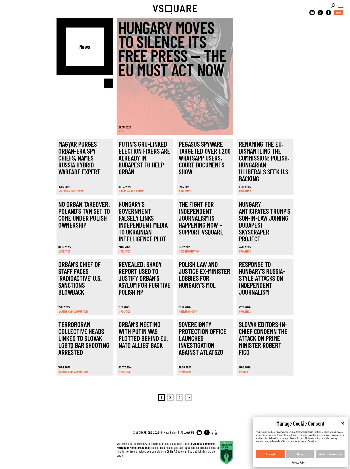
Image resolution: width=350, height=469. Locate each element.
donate (339, 12)
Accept (270, 454)
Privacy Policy (299, 462)
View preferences (330, 454)
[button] (343, 423)
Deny (300, 454)
